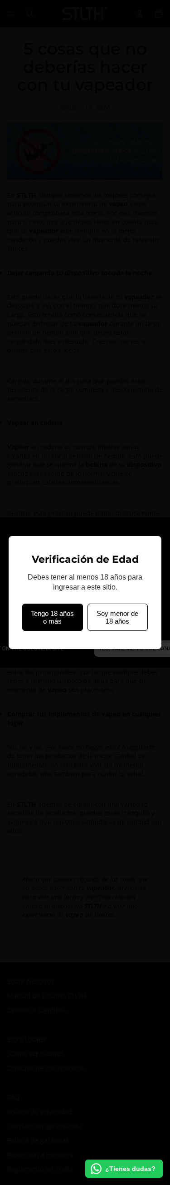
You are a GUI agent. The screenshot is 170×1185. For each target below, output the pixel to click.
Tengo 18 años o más (52, 617)
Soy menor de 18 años (117, 617)
